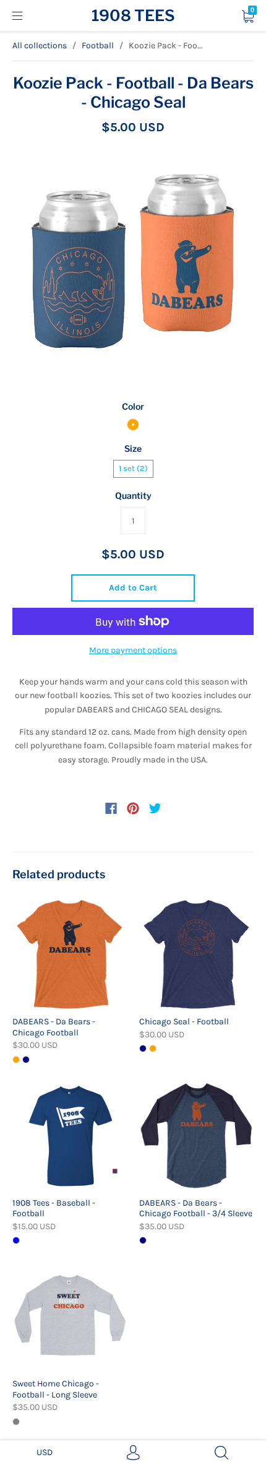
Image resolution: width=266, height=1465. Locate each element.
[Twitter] (155, 808)
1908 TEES (133, 15)
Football (98, 45)
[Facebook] (111, 808)
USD (44, 1452)
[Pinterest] (133, 808)
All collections (39, 45)
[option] (133, 268)
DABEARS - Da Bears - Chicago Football (53, 1027)
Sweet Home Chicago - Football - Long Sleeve (55, 1389)
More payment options (133, 650)
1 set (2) (133, 468)
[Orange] (133, 424)
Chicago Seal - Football (184, 1021)
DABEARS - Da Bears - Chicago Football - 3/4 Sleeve (195, 1208)
